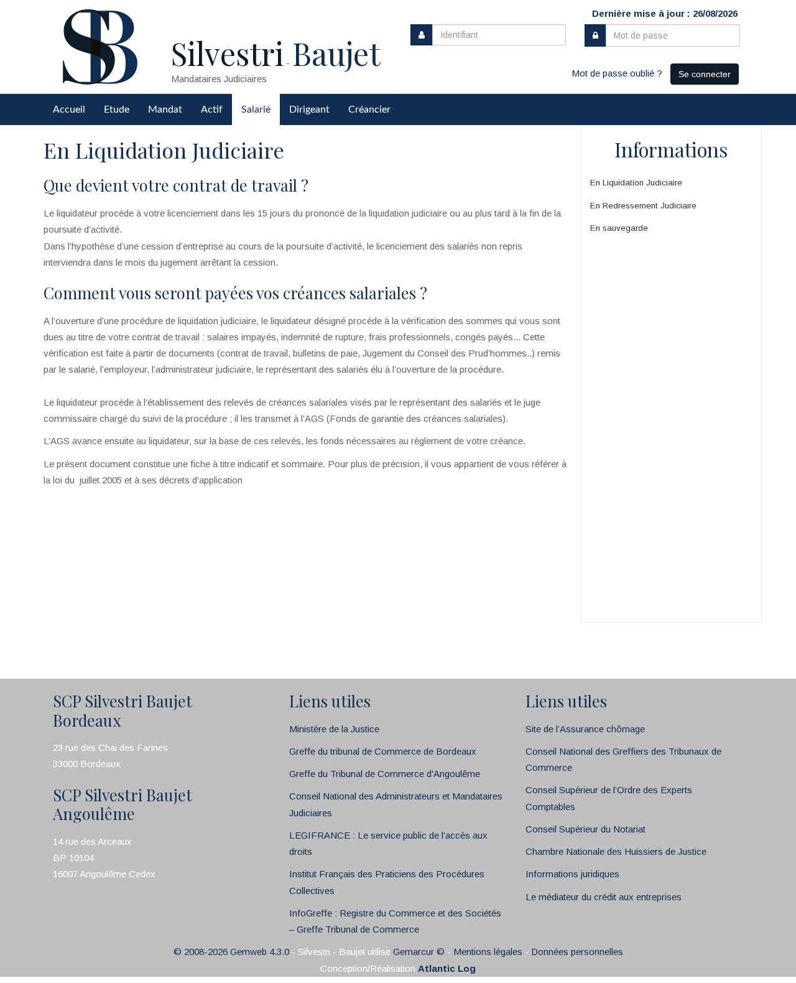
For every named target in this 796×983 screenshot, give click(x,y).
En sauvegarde (619, 228)
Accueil (69, 109)
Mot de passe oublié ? (617, 73)
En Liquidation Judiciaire (636, 182)
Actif (212, 109)
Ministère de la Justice (334, 729)
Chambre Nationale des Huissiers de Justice (615, 851)
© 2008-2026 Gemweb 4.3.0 (231, 951)
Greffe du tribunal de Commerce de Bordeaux (382, 751)
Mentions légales (487, 951)
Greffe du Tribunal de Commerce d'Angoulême (384, 773)
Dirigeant (309, 109)
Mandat (165, 109)
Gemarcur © (419, 951)
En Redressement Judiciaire (643, 205)
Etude (116, 109)
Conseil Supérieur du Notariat (585, 829)
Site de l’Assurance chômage (585, 729)
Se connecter (704, 74)
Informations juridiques (572, 874)
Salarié (256, 109)
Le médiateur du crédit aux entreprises (603, 897)
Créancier (369, 109)
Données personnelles (577, 951)
